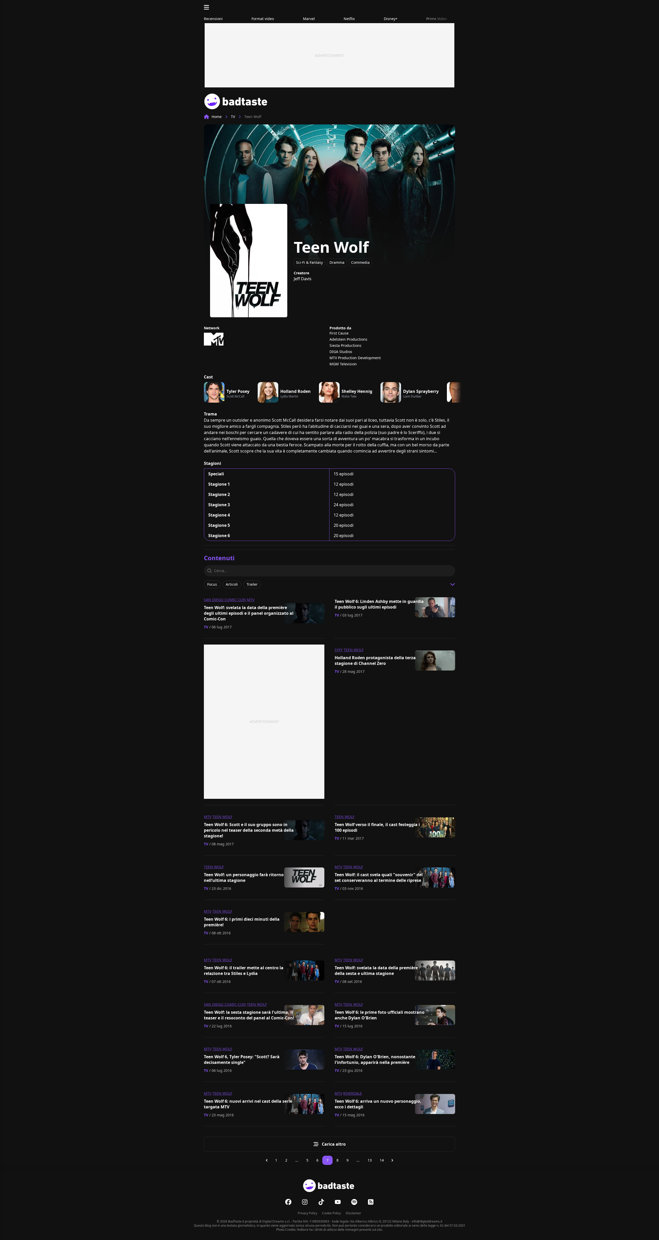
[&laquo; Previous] (266, 1160)
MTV (250, 599)
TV (233, 116)
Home (217, 116)
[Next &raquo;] (392, 1160)
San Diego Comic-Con (225, 599)
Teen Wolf (353, 649)
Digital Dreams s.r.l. (276, 1221)
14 (382, 1160)
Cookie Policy (331, 1213)
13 (370, 1160)
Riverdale (352, 1093)
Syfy (339, 649)
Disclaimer (353, 1213)
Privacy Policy (307, 1213)
